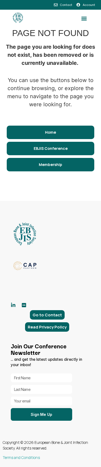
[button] (83, 18)
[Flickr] (24, 305)
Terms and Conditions (21, 457)
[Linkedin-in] (13, 305)
